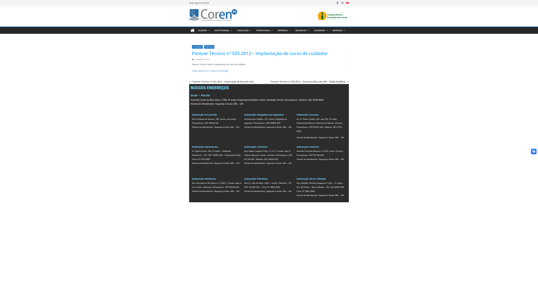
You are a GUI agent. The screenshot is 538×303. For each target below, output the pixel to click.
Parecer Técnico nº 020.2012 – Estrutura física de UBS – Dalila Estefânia (308, 81)
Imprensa (337, 30)
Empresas (283, 30)
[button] (208, 30)
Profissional (263, 30)
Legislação (243, 30)
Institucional (222, 30)
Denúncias (301, 30)
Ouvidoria (319, 30)
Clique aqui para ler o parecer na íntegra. (210, 70)
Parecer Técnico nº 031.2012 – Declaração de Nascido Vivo (223, 81)
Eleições (202, 30)
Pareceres (209, 47)
